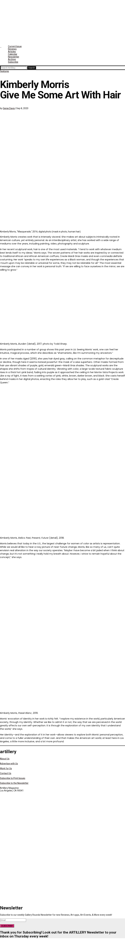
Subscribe (13, 62)
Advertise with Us (9, 763)
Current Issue (15, 46)
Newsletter (13, 56)
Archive (12, 59)
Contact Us (5, 773)
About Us (4, 758)
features (4, 71)
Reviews (12, 49)
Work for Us (6, 768)
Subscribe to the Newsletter (14, 783)
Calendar (12, 54)
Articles (12, 51)
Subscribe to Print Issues (12, 778)
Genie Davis (9, 108)
